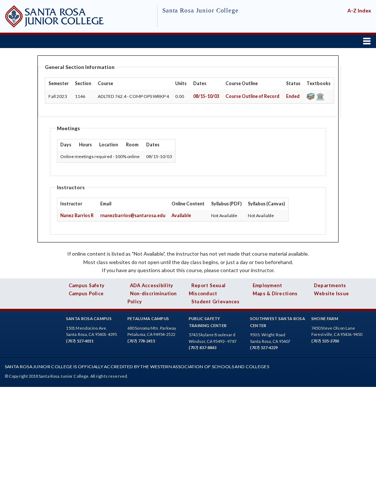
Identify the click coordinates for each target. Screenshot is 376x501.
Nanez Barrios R (77, 215)
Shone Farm (324, 318)
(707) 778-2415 (141, 341)
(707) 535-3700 (325, 341)
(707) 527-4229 (264, 347)
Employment (267, 285)
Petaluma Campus (148, 318)
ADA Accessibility (151, 285)
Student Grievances (215, 301)
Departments (330, 285)
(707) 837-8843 (203, 347)
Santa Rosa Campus (89, 318)
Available (181, 215)
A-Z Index (359, 10)
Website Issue (331, 293)
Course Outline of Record (252, 96)
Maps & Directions (275, 293)
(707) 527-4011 (80, 341)
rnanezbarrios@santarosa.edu (132, 215)
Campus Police (86, 293)
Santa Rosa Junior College (200, 10)
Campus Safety (87, 285)
